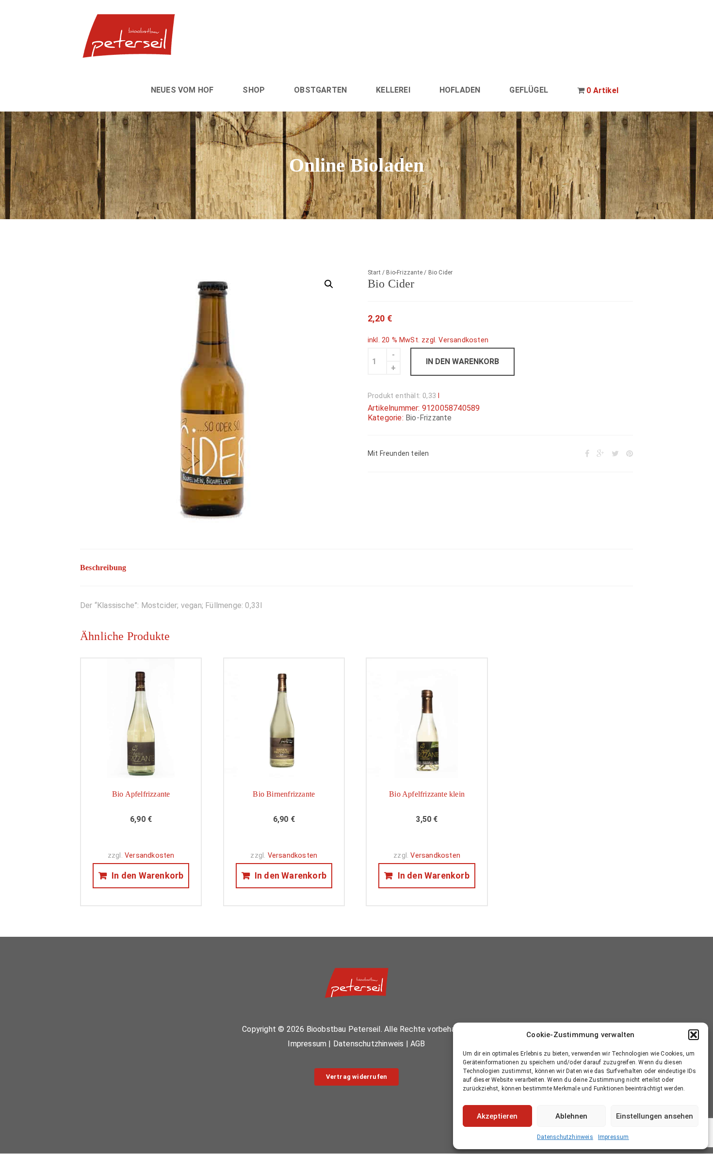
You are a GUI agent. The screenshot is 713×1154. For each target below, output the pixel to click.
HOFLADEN (460, 90)
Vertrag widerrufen (357, 1076)
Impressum (613, 1137)
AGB (417, 1043)
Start (374, 272)
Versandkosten (463, 340)
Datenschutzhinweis (565, 1137)
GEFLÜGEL (528, 90)
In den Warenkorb (462, 361)
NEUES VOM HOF (182, 90)
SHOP (254, 90)
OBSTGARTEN (320, 90)
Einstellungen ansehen (654, 1116)
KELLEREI (393, 90)
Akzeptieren (497, 1116)
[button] (693, 1035)
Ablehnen (571, 1116)
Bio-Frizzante (404, 272)
